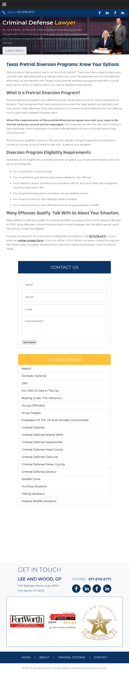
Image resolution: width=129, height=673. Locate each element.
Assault (26, 368)
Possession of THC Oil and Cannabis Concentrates (55, 420)
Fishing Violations (33, 493)
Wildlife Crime (31, 479)
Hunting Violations (34, 486)
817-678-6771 (25, 12)
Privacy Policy (100, 668)
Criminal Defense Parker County (43, 464)
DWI (25, 383)
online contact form (31, 240)
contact (101, 657)
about (44, 657)
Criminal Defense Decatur (39, 471)
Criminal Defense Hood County (42, 449)
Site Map (87, 668)
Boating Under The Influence (41, 398)
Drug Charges (31, 413)
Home (26, 657)
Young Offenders (33, 405)
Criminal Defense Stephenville (42, 442)
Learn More (14, 50)
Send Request (29, 342)
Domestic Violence (34, 376)
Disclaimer (76, 668)
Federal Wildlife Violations (39, 501)
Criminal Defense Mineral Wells (42, 434)
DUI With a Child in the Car (40, 390)
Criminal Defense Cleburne (40, 457)
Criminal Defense (33, 427)
